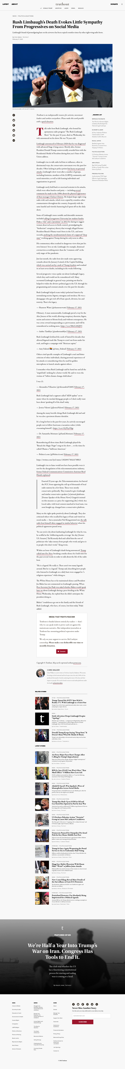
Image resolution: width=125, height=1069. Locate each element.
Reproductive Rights (17, 1042)
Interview (55, 846)
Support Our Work (57, 1018)
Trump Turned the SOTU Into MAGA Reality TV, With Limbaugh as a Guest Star (69, 701)
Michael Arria (56, 795)
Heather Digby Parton (58, 709)
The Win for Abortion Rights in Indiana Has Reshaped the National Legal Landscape (100, 124)
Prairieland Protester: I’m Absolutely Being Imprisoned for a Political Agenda (69, 896)
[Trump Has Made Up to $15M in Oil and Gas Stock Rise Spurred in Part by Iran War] (42, 804)
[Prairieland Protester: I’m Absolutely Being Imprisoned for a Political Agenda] (42, 898)
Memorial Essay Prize (58, 1037)
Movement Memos (38, 1036)
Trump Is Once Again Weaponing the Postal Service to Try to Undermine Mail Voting (69, 849)
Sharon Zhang (56, 810)
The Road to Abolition (37, 1027)
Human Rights (15, 1020)
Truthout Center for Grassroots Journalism (58, 1042)
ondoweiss (63, 794)
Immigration (15, 1024)
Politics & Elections (25, 16)
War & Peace (15, 1045)
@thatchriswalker (57, 683)
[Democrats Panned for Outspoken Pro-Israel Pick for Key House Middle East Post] (42, 835)
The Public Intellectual (36, 1032)
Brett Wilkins (56, 841)
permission (77, 663)
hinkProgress (63, 726)
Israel (73, 8)
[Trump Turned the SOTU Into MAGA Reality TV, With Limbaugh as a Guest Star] (42, 703)
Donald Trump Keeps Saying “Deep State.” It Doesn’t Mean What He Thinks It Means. (69, 733)
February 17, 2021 (74, 307)
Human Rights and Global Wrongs (38, 1022)
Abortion (58, 8)
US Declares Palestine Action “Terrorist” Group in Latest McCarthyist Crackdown (100, 157)
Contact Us (56, 1051)
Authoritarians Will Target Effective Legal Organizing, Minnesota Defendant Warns (100, 178)
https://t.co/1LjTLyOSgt (63, 428)
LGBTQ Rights (15, 1027)
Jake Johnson (56, 779)
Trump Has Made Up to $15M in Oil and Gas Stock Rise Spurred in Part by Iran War (69, 802)
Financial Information (58, 1030)
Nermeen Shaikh (57, 857)
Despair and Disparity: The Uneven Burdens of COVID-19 (38, 1016)
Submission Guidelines (56, 1025)
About (15, 4)
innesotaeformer (67, 888)
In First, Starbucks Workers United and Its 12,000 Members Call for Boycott (99, 135)
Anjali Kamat (56, 904)
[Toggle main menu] (121, 4)
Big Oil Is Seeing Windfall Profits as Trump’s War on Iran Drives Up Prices (100, 167)
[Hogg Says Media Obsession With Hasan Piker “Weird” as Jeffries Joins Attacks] (42, 867)
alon (66, 709)
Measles (81, 8)
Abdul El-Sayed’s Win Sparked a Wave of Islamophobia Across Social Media (68, 787)
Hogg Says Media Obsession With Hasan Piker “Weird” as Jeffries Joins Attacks (68, 865)
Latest (6, 4)
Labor (66, 8)
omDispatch (65, 741)
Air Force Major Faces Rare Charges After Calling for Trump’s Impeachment (68, 755)
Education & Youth (16, 1013)
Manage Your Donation (56, 1013)
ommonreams (65, 779)
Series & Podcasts (16, 1049)
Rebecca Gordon (57, 741)
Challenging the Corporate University (39, 1044)
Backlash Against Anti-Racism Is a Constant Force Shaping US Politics (99, 146)
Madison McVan (57, 888)
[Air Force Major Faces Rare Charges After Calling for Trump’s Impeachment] (42, 757)
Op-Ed (53, 698)
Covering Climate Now (38, 1049)
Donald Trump (47, 8)
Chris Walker (18, 37)
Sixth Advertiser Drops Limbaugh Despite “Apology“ (68, 717)
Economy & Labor (16, 1009)
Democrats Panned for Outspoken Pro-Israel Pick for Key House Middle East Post (69, 834)
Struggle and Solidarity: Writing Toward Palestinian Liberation (38, 1008)
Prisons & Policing (16, 1034)
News (14, 16)
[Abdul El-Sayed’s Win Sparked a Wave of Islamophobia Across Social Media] (42, 789)
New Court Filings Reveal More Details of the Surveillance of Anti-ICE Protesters (68, 880)
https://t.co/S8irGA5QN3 (71, 326)
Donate (114, 4)
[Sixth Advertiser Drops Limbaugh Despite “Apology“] (42, 719)
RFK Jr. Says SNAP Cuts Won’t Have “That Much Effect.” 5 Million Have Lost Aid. (69, 771)
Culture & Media (16, 1006)
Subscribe (55, 1021)
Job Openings (56, 1047)
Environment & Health (17, 1017)
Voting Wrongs (37, 1040)
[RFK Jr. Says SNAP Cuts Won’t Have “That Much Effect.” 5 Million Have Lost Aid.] (42, 773)
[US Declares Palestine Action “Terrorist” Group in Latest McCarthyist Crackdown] (42, 820)
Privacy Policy (56, 1034)
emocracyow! (66, 857)
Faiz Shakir (56, 726)
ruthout (26, 37)
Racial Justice (15, 1038)
